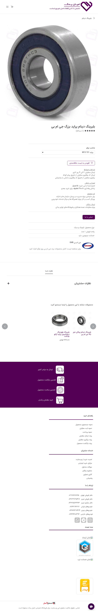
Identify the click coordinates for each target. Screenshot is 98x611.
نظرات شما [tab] (49, 271)
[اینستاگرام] (90, 520)
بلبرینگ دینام (87, 18)
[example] (83, 520)
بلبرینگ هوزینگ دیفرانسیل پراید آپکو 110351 (62, 334)
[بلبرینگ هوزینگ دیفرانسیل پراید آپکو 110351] (60, 320)
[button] (91, 326)
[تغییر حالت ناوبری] (7, 6)
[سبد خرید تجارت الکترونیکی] (12, 6)
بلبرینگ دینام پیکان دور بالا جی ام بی (82, 333)
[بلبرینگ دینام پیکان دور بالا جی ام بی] (81, 320)
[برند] (88, 245)
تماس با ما (89, 217)
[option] (49, 326)
